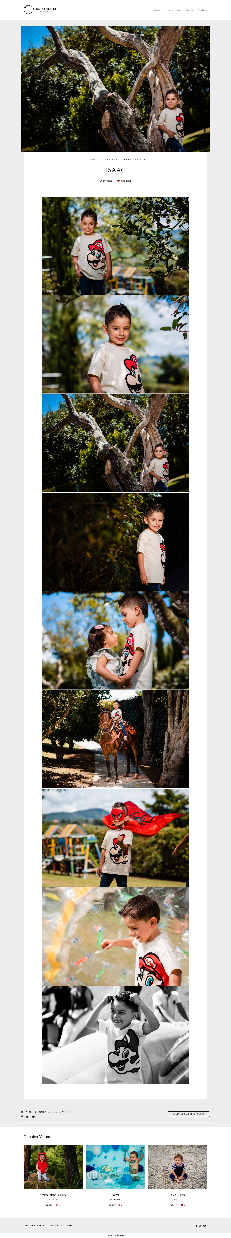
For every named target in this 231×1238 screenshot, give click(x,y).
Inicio (157, 10)
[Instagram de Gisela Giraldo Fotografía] (200, 1226)
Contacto (202, 10)
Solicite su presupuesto (189, 1114)
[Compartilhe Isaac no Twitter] (27, 1117)
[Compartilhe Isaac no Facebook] (22, 1117)
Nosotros (189, 10)
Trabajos (168, 10)
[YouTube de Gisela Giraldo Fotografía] (204, 1226)
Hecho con (116, 1235)
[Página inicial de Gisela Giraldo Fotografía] (46, 10)
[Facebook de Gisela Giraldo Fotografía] (196, 1226)
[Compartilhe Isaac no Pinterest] (33, 1117)
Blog (179, 10)
